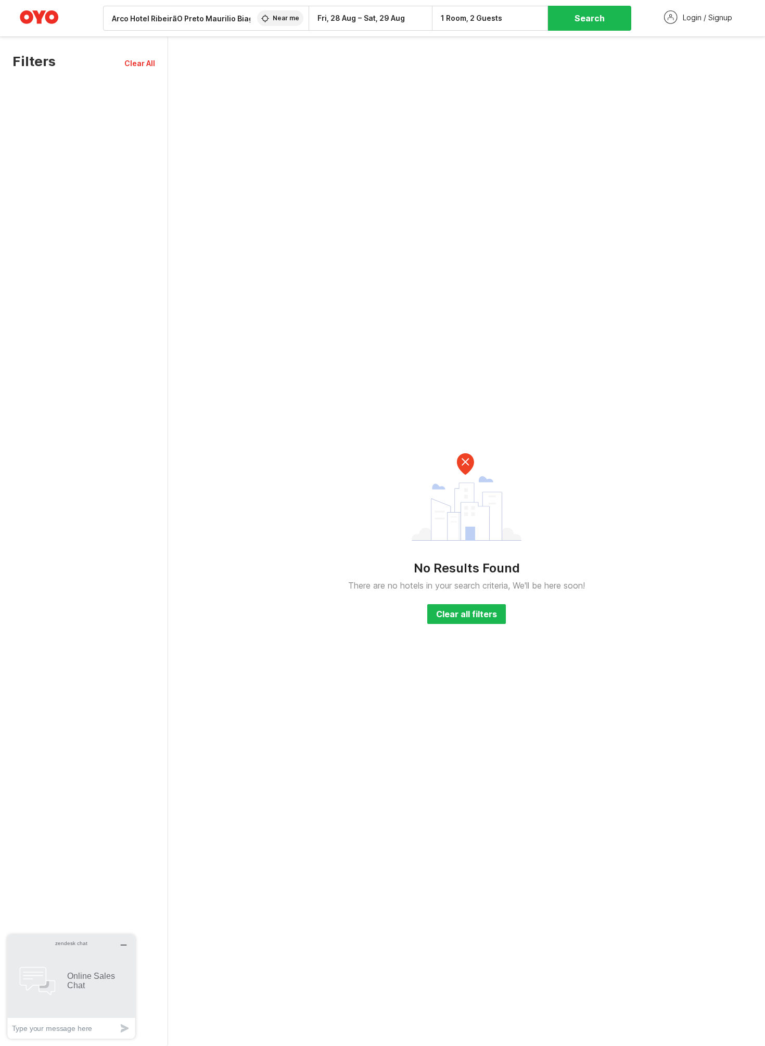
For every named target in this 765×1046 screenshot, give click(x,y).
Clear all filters (466, 614)
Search (590, 18)
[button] (139, 63)
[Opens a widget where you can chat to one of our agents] (71, 986)
